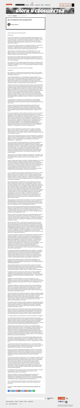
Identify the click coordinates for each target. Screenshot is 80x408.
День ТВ (21, 403)
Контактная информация (13, 403)
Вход (63, 5)
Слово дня (37, 4)
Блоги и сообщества (20, 4)
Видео (42, 4)
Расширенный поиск (50, 398)
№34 (62, 398)
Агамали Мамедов (14, 24)
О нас (7, 403)
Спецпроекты (47, 4)
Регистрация (67, 5)
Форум (15, 15)
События (27, 4)
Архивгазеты (67, 398)
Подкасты (32, 4)
